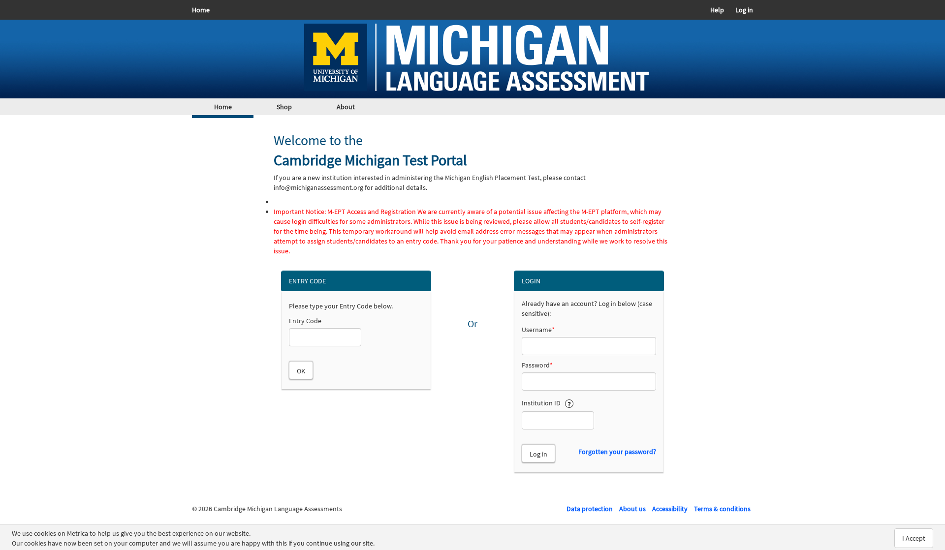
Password (537, 365)
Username (538, 329)
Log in (744, 9)
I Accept (913, 538)
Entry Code (305, 320)
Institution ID (543, 402)
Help (717, 9)
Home (201, 9)
